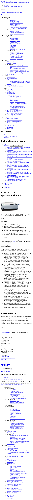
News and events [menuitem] (11, 93)
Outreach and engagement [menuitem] (13, 111)
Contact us (6, 184)
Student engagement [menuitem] (15, 41)
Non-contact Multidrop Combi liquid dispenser (18, 176)
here (14, 241)
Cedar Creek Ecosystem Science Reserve (20, 451)
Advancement (13, 467)
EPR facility (7, 187)
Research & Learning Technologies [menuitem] (18, 103)
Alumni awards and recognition (14, 489)
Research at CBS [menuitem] (11, 77)
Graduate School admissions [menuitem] (17, 32)
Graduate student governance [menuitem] (17, 54)
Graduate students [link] (11, 30)
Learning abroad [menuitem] (14, 42)
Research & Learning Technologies (18, 473)
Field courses (13, 414)
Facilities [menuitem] (12, 99)
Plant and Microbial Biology (17, 442)
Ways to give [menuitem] (10, 127)
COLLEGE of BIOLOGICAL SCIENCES (11, 12)
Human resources (14, 470)
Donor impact (10, 498)
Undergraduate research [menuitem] (12, 78)
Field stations (10, 449)
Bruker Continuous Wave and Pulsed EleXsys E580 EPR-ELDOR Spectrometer (19, 152)
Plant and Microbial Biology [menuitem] (17, 73)
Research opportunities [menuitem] (15, 43)
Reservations (7, 182)
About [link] (5, 88)
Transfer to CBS (14, 395)
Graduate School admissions (17, 402)
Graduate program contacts (16, 428)
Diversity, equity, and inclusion (14, 480)
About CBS (13, 390)
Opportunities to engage (12, 488)
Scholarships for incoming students (18, 396)
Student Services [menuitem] (14, 104)
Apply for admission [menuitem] (15, 24)
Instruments (6, 137)
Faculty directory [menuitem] (11, 74)
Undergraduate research (12, 448)
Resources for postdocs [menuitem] (12, 116)
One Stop (6, 5)
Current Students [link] (8, 35)
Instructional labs (14, 478)
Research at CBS (11, 446)
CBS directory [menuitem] (10, 92)
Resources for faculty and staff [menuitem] (14, 114)
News (5, 186)
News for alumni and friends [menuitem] (14, 121)
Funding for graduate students (17, 403)
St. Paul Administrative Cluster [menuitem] (17, 107)
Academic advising (14, 408)
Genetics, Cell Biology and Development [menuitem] (20, 71)
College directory (5, 356)
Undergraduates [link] (10, 18)
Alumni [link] (5, 117)
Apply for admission (15, 394)
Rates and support (8, 183)
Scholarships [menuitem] (13, 46)
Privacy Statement (4, 384)
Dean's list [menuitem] (12, 48)
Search (2, 9)
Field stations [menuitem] (10, 79)
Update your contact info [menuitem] (13, 122)
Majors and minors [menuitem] (14, 21)
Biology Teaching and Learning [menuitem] (17, 68)
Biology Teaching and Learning (17, 438)
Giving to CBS (10, 495)
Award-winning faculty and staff (14, 482)
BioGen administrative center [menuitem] (17, 106)
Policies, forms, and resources (17, 426)
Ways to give (10, 496)
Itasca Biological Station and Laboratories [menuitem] (20, 82)
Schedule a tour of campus (16, 392)
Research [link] (6, 75)
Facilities (12, 469)
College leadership (11, 460)
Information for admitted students (18, 398)
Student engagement (15, 410)
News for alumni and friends (14, 491)
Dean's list (12, 417)
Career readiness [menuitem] (14, 39)
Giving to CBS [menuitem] (10, 125)
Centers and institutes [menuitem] (12, 85)
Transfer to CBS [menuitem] (14, 25)
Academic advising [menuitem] (14, 38)
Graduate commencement (16, 427)
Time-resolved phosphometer (14, 161)
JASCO (2, 215)
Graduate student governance (17, 424)
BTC (5, 144)
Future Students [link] (7, 17)
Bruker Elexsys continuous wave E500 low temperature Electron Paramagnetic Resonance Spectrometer (18, 167)
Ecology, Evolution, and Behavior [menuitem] (18, 70)
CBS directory (10, 462)
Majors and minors (14, 391)
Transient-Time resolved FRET (14, 180)
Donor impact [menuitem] (10, 128)
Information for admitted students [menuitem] (18, 28)
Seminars (9, 453)
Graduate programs (14, 401)
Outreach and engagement (13, 481)
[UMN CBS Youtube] (9, 365)
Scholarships (13, 416)
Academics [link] (6, 60)
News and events (11, 463)
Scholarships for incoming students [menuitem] (18, 27)
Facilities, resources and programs (15, 456)
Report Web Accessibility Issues (15, 384)
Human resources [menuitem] (14, 100)
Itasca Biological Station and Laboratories (20, 452)
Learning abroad (14, 412)
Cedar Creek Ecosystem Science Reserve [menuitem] (20, 81)
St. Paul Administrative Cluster (17, 477)
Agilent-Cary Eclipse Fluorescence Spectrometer (18, 147)
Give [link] (5, 124)
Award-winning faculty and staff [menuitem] (14, 113)
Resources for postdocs (12, 485)
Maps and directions (5, 371)
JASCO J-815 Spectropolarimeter (15, 159)
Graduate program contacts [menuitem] (16, 59)
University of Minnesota (15, 381)
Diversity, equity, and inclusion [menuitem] (14, 110)
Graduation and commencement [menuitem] (17, 49)
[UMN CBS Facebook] (2, 365)
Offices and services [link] (11, 95)
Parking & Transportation (7, 369)
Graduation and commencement (17, 419)
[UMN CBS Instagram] (7, 365)
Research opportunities (15, 413)
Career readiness (14, 409)
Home (5, 135)
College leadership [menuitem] (11, 91)
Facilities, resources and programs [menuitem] (15, 86)
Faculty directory (11, 444)
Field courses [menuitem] (13, 45)
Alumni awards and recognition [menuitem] (14, 120)
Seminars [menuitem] (9, 84)
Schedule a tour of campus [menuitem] (16, 23)
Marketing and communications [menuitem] (17, 102)
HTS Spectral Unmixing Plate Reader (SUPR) (18, 172)
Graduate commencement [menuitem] (16, 57)
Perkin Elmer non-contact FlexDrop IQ (16, 179)
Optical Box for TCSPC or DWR (15, 177)
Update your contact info (13, 492)
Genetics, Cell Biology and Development (20, 441)
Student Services (14, 474)
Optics (5, 188)
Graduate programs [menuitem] (14, 31)
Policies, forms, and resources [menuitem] (17, 56)
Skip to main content (6, 1)
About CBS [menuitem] (13, 20)
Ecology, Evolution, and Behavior (18, 439)
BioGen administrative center (17, 475)
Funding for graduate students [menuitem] (17, 34)
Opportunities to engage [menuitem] (12, 118)
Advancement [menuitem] (13, 97)
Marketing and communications (17, 471)
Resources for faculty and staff (8, 358)
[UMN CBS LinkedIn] (4, 365)
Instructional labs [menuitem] (14, 109)
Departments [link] (10, 64)
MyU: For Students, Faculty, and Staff (13, 6)
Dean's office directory (15, 466)
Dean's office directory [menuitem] (15, 96)
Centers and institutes (12, 455)
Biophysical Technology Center (11, 136)
